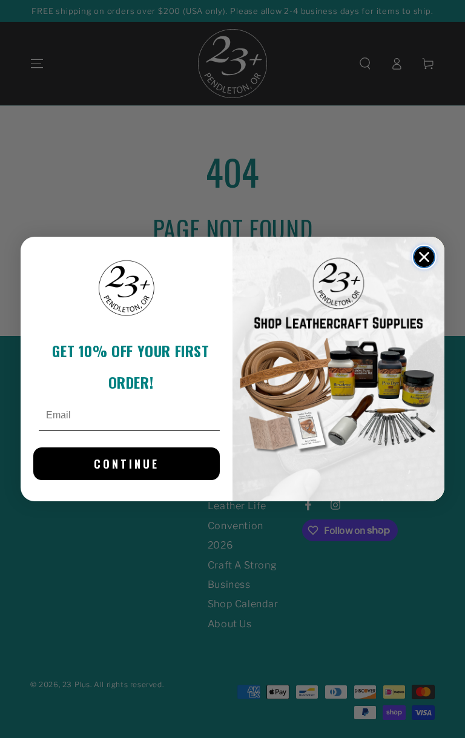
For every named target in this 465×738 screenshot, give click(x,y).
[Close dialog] (424, 257)
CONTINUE (126, 464)
